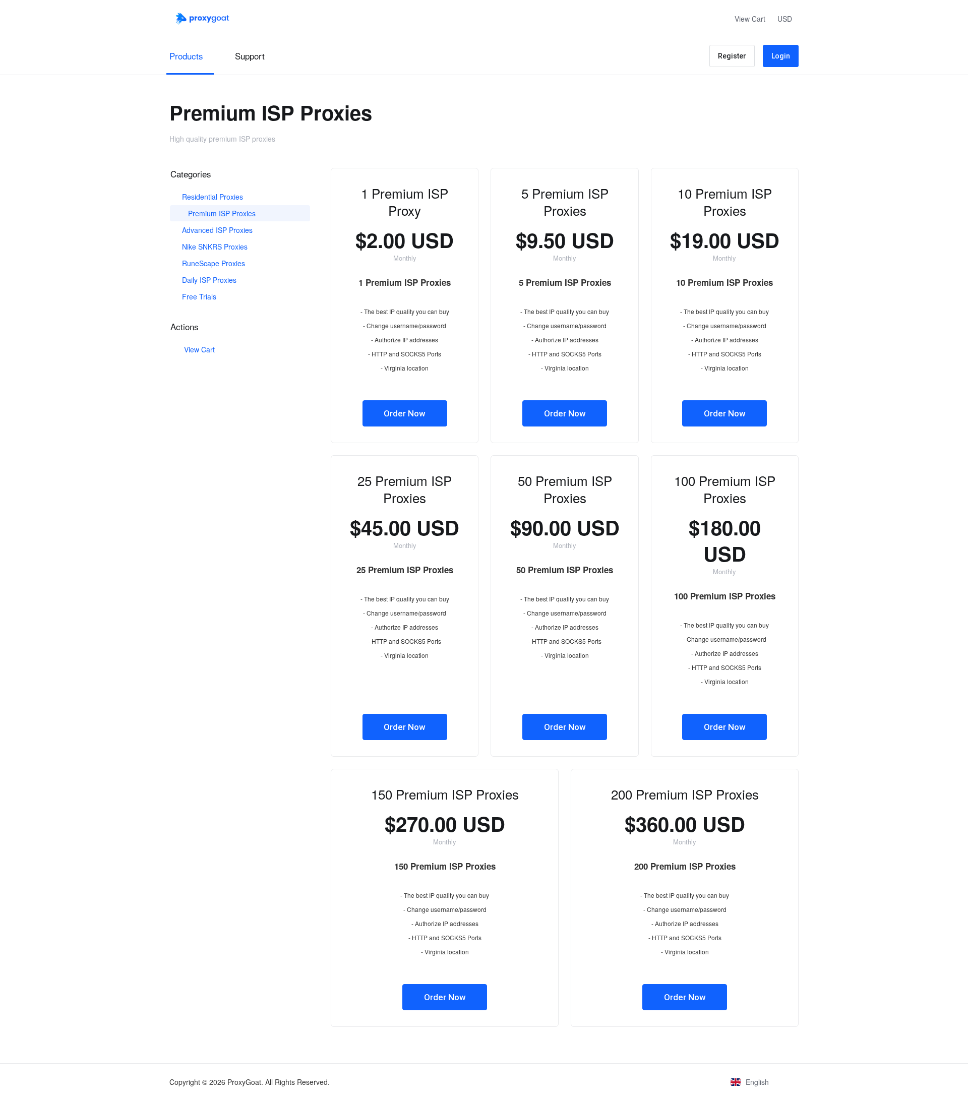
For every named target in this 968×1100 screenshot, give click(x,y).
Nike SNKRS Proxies (214, 246)
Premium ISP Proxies (221, 213)
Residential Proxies (211, 197)
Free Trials (198, 296)
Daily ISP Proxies (208, 280)
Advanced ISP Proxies (216, 230)
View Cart (197, 349)
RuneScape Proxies (212, 263)
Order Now (405, 413)
